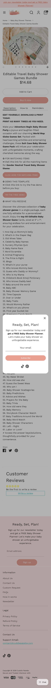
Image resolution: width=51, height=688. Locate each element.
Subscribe (25, 358)
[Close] (45, 318)
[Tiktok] (22, 366)
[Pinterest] (27, 366)
